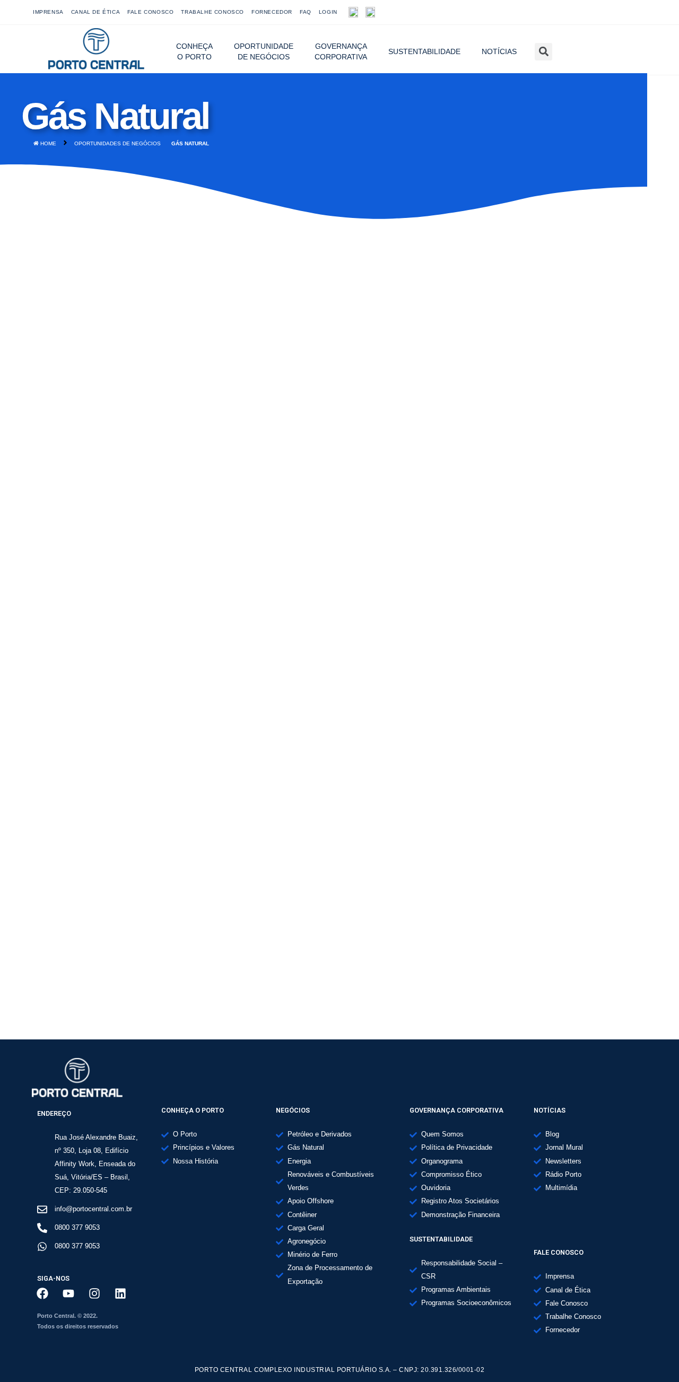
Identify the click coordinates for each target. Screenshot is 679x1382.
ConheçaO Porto (194, 51)
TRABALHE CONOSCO (212, 12)
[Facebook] (569, 12)
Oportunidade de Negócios (263, 51)
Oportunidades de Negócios (117, 143)
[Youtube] (592, 12)
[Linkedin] (120, 1293)
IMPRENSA (48, 12)
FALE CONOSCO (150, 12)
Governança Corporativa (341, 51)
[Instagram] (616, 12)
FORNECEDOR (271, 12)
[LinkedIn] (639, 12)
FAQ (305, 12)
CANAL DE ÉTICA (95, 12)
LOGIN (328, 12)
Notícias (499, 51)
